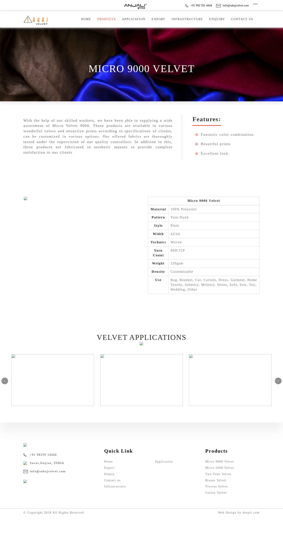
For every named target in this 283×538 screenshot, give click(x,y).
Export (158, 19)
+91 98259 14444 (43, 454)
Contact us (112, 480)
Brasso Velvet (215, 480)
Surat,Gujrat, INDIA (46, 463)
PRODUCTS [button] (106, 19)
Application (133, 19)
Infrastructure (187, 19)
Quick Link (118, 451)
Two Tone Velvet (218, 474)
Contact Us (242, 19)
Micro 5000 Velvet (219, 467)
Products (216, 451)
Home (86, 19)
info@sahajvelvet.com (236, 5)
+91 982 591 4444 (201, 5)
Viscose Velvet (216, 486)
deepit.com (251, 512)
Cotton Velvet (216, 492)
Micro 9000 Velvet (219, 461)
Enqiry (109, 474)
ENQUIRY (217, 19)
